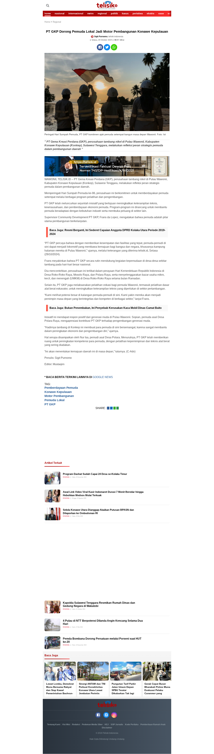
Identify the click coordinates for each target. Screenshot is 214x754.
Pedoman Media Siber (92, 724)
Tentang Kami (53, 724)
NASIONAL (59, 13)
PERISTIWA (138, 13)
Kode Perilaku (131, 724)
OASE (161, 13)
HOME (47, 13)
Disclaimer (107, 728)
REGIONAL (102, 13)
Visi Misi (66, 724)
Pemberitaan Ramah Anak (153, 724)
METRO (90, 13)
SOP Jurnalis (117, 724)
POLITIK (114, 13)
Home (47, 22)
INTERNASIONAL (75, 13)
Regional (57, 22)
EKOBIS (150, 13)
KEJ (107, 724)
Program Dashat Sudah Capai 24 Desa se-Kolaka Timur (95, 474)
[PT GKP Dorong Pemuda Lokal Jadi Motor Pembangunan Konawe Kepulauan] (100, 47)
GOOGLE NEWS (103, 377)
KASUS (125, 13)
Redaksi (76, 724)
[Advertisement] (107, 439)
